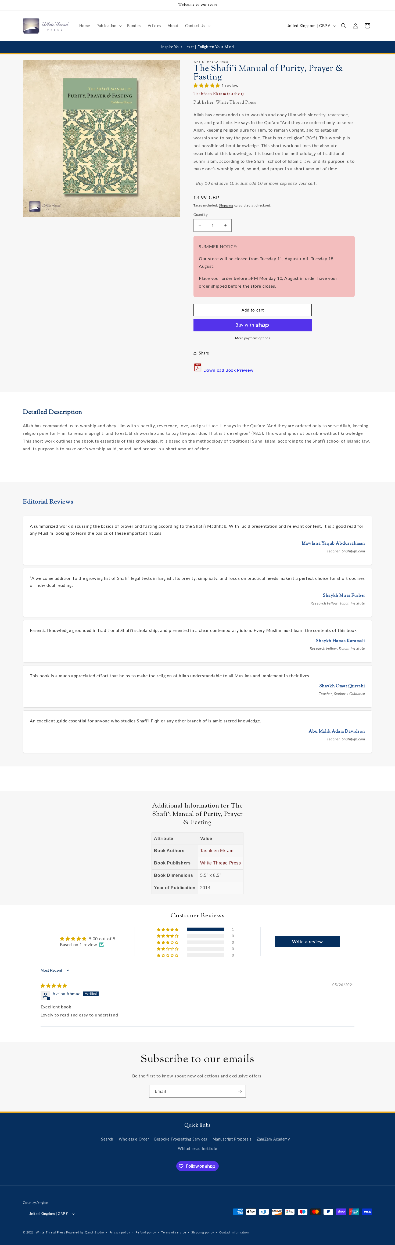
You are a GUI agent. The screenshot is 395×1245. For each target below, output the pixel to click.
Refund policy (145, 1232)
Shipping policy (202, 1232)
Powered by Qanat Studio (85, 1232)
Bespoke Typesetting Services (180, 1139)
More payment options (252, 338)
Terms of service (173, 1232)
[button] (108, 25)
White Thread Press (220, 863)
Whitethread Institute (197, 1148)
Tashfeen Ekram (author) (218, 94)
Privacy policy (119, 1232)
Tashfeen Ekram (216, 850)
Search (107, 1139)
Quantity (200, 214)
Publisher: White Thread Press (224, 103)
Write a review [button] (307, 941)
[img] (54, 985)
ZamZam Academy (273, 1139)
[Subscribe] (240, 1091)
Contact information (234, 1232)
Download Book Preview (227, 369)
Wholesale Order (134, 1139)
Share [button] (204, 353)
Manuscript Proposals (232, 1139)
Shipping (226, 205)
